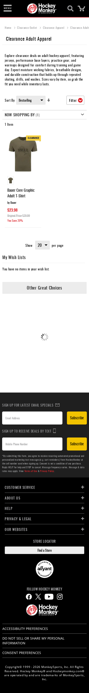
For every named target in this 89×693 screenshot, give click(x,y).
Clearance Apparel (54, 28)
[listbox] (23, 181)
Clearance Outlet (27, 28)
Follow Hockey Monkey (44, 589)
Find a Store (44, 550)
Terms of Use (30, 471)
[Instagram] (60, 597)
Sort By (10, 100)
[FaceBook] (29, 597)
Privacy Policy (47, 471)
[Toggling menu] (8, 8)
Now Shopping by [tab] (20, 114)
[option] (10, 180)
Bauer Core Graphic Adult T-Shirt (21, 193)
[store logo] (41, 8)
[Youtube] (49, 597)
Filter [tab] (73, 100)
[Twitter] (38, 597)
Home (8, 28)
